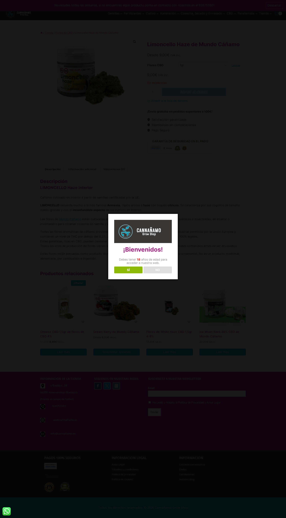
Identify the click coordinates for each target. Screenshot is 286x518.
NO (157, 270)
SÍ (128, 270)
